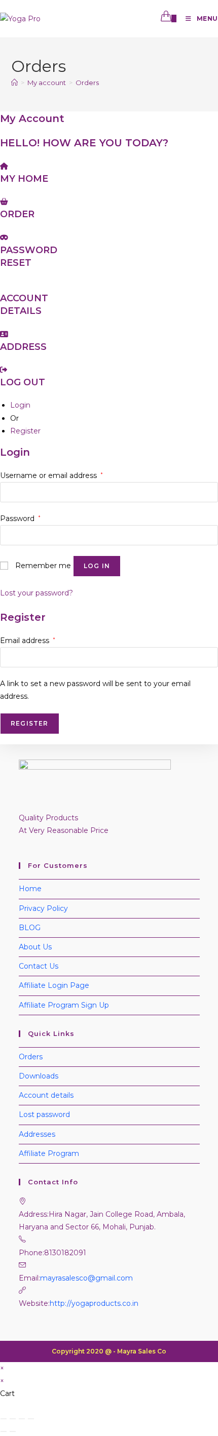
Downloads (38, 1076)
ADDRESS (23, 346)
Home (30, 888)
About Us (35, 946)
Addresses (37, 1134)
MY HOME (24, 178)
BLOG (30, 927)
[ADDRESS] (4, 334)
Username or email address (51, 475)
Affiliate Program (49, 1153)
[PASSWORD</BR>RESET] (4, 237)
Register (25, 430)
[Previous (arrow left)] (3, 1431)
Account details (46, 1095)
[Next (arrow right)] (12, 1431)
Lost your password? (36, 592)
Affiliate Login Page (54, 985)
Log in (97, 566)
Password (20, 518)
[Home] (14, 82)
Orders (87, 82)
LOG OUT (22, 382)
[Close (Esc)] (30, 1419)
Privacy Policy (43, 908)
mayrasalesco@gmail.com (86, 1278)
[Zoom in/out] (3, 1419)
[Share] (21, 1419)
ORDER (17, 214)
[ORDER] (4, 201)
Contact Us (38, 966)
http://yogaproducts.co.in (94, 1303)
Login (20, 405)
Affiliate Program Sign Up (64, 1005)
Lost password (44, 1114)
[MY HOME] (4, 166)
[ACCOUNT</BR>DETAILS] (3, 285)
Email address (27, 640)
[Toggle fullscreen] (12, 1419)
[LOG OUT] (3, 369)
